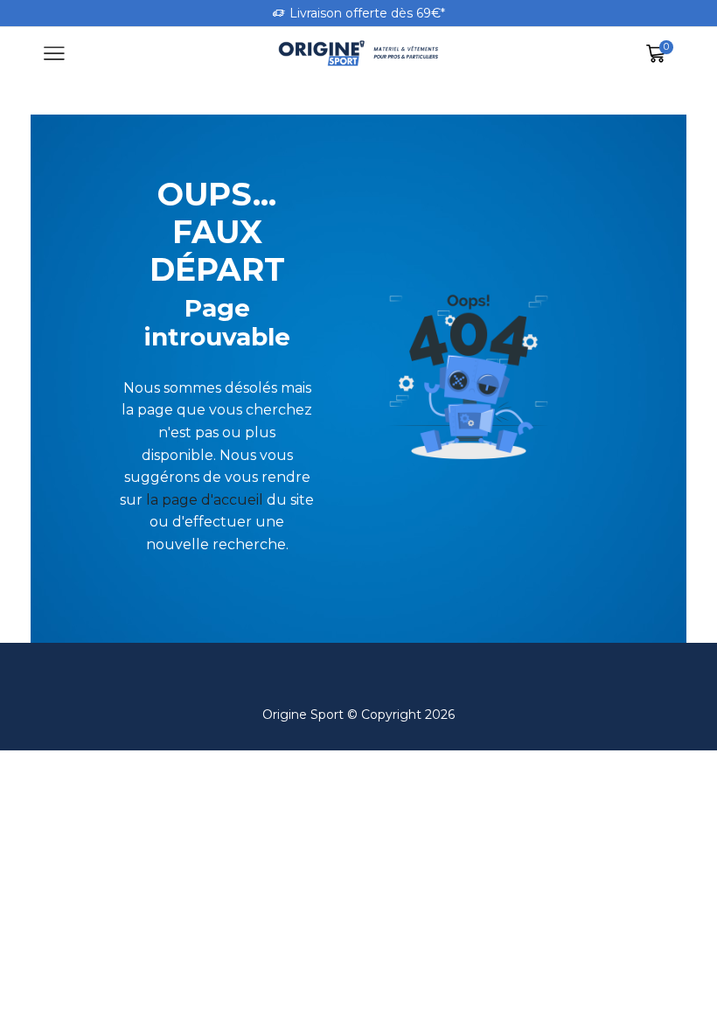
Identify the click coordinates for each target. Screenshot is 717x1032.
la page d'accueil (204, 500)
